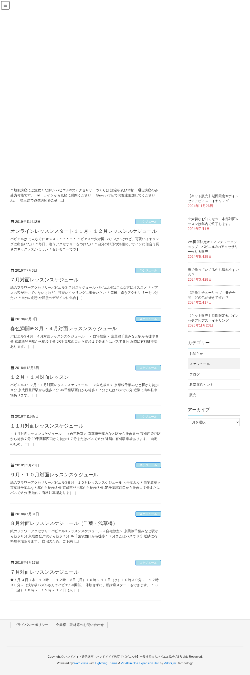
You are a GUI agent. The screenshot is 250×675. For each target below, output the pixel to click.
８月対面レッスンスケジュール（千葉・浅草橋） (64, 523)
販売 (192, 395)
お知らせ (196, 354)
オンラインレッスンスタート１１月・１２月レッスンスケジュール (83, 231)
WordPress (80, 663)
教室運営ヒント (201, 385)
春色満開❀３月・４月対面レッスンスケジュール (63, 328)
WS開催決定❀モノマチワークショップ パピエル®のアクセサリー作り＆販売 (213, 247)
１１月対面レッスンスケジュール (46, 426)
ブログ (194, 374)
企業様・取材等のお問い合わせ (80, 625)
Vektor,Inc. (170, 663)
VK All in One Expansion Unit (140, 663)
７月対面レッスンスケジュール (44, 279)
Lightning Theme (106, 663)
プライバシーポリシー (31, 625)
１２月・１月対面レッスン (39, 377)
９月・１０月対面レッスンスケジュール (54, 474)
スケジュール (148, 221)
